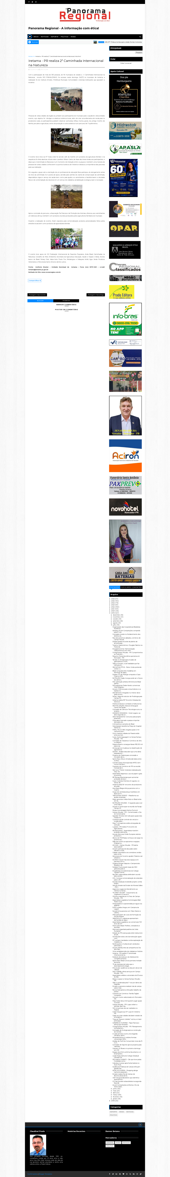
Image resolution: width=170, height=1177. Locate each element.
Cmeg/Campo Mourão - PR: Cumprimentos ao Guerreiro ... (128, 653)
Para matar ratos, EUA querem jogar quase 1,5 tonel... (127, 1001)
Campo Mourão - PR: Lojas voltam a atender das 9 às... (125, 1005)
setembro (116, 621)
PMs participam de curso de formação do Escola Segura (127, 915)
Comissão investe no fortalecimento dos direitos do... (126, 635)
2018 (113, 1101)
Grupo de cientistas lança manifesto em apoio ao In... (126, 792)
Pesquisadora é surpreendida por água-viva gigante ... (127, 904)
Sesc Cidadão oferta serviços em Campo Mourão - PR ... (126, 972)
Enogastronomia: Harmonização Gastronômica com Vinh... (124, 649)
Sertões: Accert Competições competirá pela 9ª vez (126, 631)
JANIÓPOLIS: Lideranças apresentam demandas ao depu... (125, 919)
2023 (113, 605)
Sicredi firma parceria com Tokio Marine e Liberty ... (127, 912)
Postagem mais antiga (96, 295)
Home (30, 56)
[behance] (133, 1174)
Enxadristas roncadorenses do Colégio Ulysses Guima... (126, 871)
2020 (113, 611)
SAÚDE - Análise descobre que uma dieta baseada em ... (127, 752)
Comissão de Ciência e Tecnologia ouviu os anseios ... (127, 710)
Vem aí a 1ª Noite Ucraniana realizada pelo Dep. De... (127, 771)
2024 (113, 603)
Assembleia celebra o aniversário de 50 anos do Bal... (128, 976)
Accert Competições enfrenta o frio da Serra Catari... (126, 1086)
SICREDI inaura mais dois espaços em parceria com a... (126, 860)
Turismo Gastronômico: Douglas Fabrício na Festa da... (127, 646)
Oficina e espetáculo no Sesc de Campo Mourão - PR (126, 897)
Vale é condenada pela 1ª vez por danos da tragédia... (127, 983)
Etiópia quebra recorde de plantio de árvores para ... (125, 642)
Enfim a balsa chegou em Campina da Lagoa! (126, 908)
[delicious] (140, 1174)
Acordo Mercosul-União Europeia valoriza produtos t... (127, 835)
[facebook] (28, 1)
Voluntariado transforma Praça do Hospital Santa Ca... (127, 727)
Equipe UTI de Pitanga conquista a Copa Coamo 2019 (126, 675)
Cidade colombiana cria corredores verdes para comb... (127, 853)
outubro (116, 619)
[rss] (130, 1174)
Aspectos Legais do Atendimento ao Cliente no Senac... (125, 890)
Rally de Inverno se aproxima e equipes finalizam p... (126, 842)
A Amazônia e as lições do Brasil (123, 724)
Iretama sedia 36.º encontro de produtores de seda (127, 785)
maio (115, 1091)
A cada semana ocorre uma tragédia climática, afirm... (125, 1034)
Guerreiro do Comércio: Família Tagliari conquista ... (126, 994)
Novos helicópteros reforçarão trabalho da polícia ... (127, 991)
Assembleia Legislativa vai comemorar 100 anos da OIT (127, 923)
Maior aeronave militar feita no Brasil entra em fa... (127, 800)
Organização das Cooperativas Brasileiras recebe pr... (126, 628)
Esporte (54, 37)
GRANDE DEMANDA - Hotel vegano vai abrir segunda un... (126, 714)
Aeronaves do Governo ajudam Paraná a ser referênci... (128, 857)
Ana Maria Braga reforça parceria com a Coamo (126, 789)
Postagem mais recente (37, 295)
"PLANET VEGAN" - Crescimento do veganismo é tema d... (125, 893)
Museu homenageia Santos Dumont (125, 810)
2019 (113, 613)
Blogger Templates (45, 1174)
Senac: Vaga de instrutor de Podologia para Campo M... (127, 697)
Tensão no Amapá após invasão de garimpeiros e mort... (124, 660)
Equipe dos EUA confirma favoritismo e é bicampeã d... (127, 1053)
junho (115, 1089)
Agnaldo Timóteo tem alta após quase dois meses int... (127, 816)
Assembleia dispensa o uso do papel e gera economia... (127, 774)
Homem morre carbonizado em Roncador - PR (128, 998)
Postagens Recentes (114, 587)
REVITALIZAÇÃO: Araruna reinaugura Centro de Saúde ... (125, 706)
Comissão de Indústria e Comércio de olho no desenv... (127, 741)
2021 (113, 609)
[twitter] (32, 1)
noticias (57, 42)
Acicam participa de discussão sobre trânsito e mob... (125, 849)
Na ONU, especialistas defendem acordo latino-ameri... (126, 875)
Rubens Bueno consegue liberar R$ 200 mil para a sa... (128, 745)
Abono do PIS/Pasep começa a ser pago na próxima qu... (128, 838)
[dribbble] (126, 1174)
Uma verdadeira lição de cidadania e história (127, 951)
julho (115, 625)
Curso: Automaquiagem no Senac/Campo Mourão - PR (127, 738)
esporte (113, 1111)
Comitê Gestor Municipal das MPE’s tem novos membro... (126, 763)
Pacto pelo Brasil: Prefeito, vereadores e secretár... (126, 926)
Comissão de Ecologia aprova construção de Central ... (127, 1031)
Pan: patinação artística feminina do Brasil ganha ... (127, 682)
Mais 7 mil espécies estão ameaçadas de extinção (126, 824)
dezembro (117, 615)
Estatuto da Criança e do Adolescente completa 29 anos (126, 958)
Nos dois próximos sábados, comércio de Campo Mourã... (126, 638)
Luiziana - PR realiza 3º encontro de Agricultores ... (125, 827)
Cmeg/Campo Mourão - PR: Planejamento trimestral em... (127, 1027)
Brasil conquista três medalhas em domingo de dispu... (124, 671)
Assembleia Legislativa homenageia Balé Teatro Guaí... (127, 901)
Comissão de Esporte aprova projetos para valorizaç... (127, 1045)
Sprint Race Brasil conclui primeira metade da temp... (127, 961)
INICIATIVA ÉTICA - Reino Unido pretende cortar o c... (127, 668)
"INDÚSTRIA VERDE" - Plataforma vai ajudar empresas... (126, 796)
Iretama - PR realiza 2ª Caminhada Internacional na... (124, 954)
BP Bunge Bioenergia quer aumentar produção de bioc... (125, 778)
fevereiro (116, 1097)
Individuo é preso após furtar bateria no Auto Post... (126, 1064)
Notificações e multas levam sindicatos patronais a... (126, 945)
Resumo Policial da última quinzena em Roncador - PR (126, 657)
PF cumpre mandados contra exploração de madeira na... (128, 941)
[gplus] (116, 1174)
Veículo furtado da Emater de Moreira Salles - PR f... (127, 886)
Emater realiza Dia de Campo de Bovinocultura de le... (124, 1075)
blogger (40, 300)
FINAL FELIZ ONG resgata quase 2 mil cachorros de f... (126, 730)
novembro (117, 617)
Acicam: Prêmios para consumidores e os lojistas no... (127, 690)
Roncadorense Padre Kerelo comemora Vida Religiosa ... (126, 686)
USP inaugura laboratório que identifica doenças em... (126, 1078)
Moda (73, 37)
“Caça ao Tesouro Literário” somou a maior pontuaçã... (127, 1020)
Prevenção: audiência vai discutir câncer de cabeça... (127, 969)
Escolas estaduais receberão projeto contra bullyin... (127, 882)
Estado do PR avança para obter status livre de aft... (127, 934)
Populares (126, 587)
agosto (115, 623)
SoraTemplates (32, 1174)
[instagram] (35, 1)
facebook (66, 300)
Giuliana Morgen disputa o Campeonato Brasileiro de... (126, 864)
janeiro (115, 1099)
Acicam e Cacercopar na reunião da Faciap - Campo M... (127, 807)
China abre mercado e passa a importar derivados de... (126, 721)
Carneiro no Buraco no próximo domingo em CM (126, 1049)
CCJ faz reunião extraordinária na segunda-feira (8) (127, 1082)
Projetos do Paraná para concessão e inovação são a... (125, 756)
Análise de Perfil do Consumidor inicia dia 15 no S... (127, 1042)
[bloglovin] (123, 1174)
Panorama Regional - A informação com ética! (63, 28)
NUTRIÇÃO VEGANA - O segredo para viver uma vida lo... (127, 804)
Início (36, 37)
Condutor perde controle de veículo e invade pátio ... (125, 820)
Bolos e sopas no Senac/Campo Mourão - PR (127, 980)
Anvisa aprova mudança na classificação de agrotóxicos (127, 749)
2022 (113, 607)
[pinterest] (119, 1174)
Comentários (137, 587)
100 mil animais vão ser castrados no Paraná (125, 1009)
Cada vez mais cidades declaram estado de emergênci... (127, 1016)
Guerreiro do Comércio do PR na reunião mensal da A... (126, 767)
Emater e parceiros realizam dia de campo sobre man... (127, 987)
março (115, 1095)
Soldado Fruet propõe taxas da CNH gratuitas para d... (125, 868)
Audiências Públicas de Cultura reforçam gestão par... (126, 1067)
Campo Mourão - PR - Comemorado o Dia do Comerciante (127, 813)
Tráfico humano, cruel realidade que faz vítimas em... (126, 664)
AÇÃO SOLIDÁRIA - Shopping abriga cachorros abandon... (125, 1071)
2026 (113, 599)
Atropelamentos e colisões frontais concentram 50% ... (124, 1038)
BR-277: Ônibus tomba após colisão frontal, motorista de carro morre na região (88, 42)
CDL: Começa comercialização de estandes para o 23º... (127, 879)
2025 (113, 601)
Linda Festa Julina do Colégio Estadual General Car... (126, 1056)
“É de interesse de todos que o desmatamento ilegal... (123, 965)
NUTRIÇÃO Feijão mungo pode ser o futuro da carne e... (128, 679)
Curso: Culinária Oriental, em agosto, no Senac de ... (126, 782)
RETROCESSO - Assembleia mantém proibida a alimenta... (125, 831)
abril (114, 1093)
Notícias (45, 37)
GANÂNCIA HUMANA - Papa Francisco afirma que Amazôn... (126, 1023)
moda (121, 1111)
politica (113, 1115)
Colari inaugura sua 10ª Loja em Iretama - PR (127, 1012)
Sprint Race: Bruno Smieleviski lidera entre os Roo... (127, 760)
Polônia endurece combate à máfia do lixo (127, 704)
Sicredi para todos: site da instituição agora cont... (127, 937)
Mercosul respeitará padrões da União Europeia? (125, 930)
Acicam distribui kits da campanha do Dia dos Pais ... (127, 948)
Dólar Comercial (125, 63)
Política (64, 37)
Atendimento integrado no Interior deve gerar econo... (126, 693)
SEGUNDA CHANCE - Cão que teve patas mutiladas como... (127, 1060)
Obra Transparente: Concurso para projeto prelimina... (127, 717)
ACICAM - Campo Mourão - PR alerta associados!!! (125, 846)
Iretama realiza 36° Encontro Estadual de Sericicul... (127, 701)
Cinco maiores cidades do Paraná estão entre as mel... (126, 734)
